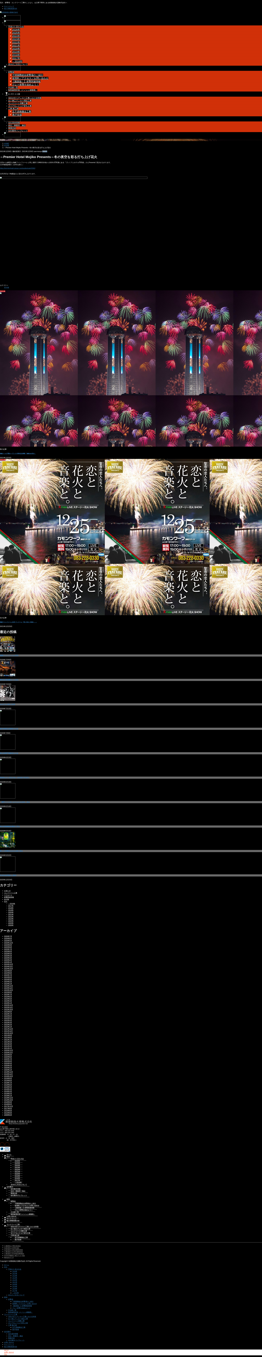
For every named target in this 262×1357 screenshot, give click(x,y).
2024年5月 (8, 979)
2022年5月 (8, 1018)
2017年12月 (8, 1106)
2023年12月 (8, 986)
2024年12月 (8, 964)
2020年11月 (8, 1052)
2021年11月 (8, 1031)
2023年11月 (8, 988)
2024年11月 (8, 966)
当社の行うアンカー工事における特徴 (24, 98)
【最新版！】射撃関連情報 (26, 81)
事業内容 (12, 128)
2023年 (16, 39)
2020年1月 (8, 1070)
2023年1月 (8, 1003)
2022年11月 (8, 1007)
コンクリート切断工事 (18, 103)
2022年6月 (8, 1016)
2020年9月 (8, 1055)
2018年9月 (8, 1102)
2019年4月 (8, 1089)
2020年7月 (8, 1059)
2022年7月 (8, 1014)
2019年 (16, 52)
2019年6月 (8, 1085)
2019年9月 (8, 1078)
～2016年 (17, 61)
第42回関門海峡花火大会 (9, 753)
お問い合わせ (11, 1216)
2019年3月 (8, 1091)
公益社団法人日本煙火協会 (12, 1248)
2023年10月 (8, 990)
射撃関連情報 (9, 897)
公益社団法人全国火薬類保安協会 (14, 1250)
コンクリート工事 (10, 893)
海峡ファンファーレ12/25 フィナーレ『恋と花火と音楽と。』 (18, 622)
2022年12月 (8, 1005)
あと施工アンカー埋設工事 (20, 101)
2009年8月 (8, 1115)
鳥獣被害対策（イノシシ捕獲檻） (22, 90)
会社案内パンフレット (18, 131)
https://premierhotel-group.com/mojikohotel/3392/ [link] (17, 168)
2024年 (16, 36)
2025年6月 (8, 951)
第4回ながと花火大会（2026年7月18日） (15, 777)
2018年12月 (8, 1098)
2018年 (16, 55)
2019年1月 (8, 1095)
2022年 (16, 42)
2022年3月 (8, 1022)
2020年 (16, 48)
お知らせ (7, 891)
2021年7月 (8, 1039)
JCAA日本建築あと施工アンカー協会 (15, 1255)
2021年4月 (8, 1044)
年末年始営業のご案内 (8, 875)
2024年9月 (8, 971)
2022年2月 (8, 1024)
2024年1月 (8, 983)
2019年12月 (8, 1072)
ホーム (9, 1154)
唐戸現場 (17, 114)
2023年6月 (8, 996)
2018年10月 (8, 1100)
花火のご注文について (18, 64)
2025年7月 (8, 949)
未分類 (44, 151)
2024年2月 (8, 981)
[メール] (2, 1144)
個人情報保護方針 (10, 8)
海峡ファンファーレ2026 (9, 655)
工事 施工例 (13, 108)
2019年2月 (8, 1093)
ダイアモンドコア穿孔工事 (20, 106)
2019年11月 (8, 1074)
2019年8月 (8, 1080)
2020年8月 (8, 1057)
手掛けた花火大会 (16, 27)
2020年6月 (8, 1061)
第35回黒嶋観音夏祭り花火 (10, 826)
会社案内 (10, 1187)
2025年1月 (8, 962)
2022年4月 (8, 1020)
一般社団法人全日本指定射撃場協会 (14, 1253)
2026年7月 (8, 936)
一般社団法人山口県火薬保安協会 (14, 1251)
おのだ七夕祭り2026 (7, 704)
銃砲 (8, 1199)
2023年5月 (8, 999)
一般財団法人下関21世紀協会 (13, 1246)
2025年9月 (8, 945)
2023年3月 (8, 1001)
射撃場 (11, 72)
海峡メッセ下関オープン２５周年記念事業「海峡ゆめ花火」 (18, 453)
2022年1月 (8, 1027)
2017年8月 (8, 1108)
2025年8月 (8, 947)
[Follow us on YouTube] (7, 1144)
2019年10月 (8, 1076)
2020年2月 (8, 1067)
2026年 (16, 29)
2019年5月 (8, 1087)
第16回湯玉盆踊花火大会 (9, 729)
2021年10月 (8, 1033)
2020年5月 (8, 1063)
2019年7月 (8, 1082)
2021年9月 (8, 1035)
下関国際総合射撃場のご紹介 (27, 75)
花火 (5, 901)
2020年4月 (8, 1065)
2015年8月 (8, 1113)
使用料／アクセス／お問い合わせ (30, 78)
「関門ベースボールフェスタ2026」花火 (15, 802)
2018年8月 (8, 1104)
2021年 (16, 45)
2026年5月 (8, 940)
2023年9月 (8, 992)
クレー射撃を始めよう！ (25, 84)
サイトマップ (9, 6)
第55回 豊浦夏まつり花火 (9, 680)
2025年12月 (8, 943)
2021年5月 (8, 1042)
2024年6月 (8, 977)
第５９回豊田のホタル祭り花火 (11, 851)
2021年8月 (8, 1037)
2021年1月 (8, 1048)
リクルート (8, 895)
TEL (5, 1354)
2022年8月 (8, 1011)
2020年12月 (8, 1050)
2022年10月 (8, 1009)
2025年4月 (8, 956)
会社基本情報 (14, 123)
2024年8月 (8, 973)
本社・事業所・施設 (17, 125)
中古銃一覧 (13, 87)
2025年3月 (8, 958)
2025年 (16, 32)
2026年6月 (8, 938)
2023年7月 (8, 994)
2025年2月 (8, 960)
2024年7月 (8, 975)
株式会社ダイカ (9, 1257)
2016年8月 (8, 1110)
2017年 (16, 58)
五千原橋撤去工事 (21, 111)
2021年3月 (8, 1046)
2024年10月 (8, 968)
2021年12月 (8, 1029)
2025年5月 (8, 953)
